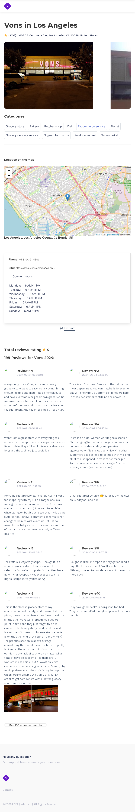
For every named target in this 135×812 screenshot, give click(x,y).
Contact (8, 789)
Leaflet (99, 234)
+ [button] (9, 170)
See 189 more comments (25, 725)
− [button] (9, 175)
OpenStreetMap (112, 234)
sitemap (26, 804)
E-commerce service (91, 126)
